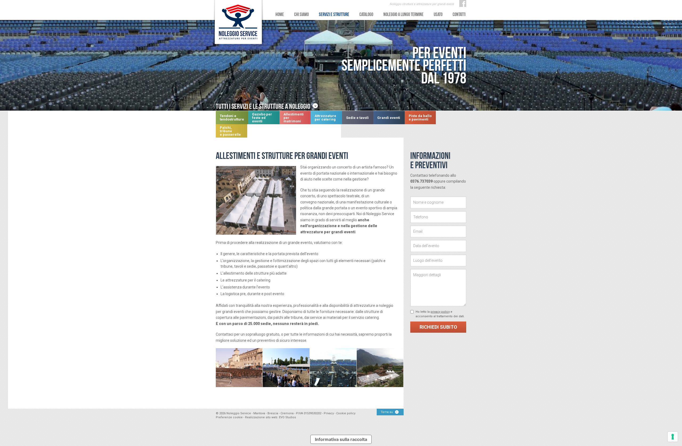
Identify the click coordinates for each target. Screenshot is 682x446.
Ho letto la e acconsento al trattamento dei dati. (440, 314)
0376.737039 (421, 181)
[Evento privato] (380, 367)
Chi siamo (301, 14)
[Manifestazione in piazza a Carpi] (239, 367)
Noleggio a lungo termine (403, 14)
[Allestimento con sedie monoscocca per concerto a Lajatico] (333, 367)
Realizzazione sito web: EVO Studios (270, 417)
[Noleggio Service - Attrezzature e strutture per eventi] (238, 22)
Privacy (329, 413)
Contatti (459, 14)
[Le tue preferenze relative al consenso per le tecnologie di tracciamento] (673, 437)
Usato (438, 14)
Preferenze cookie (229, 417)
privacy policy (440, 312)
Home (279, 14)
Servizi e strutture (334, 14)
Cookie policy (345, 413)
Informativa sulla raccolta (341, 439)
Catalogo (366, 14)
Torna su (387, 412)
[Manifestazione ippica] (286, 367)
